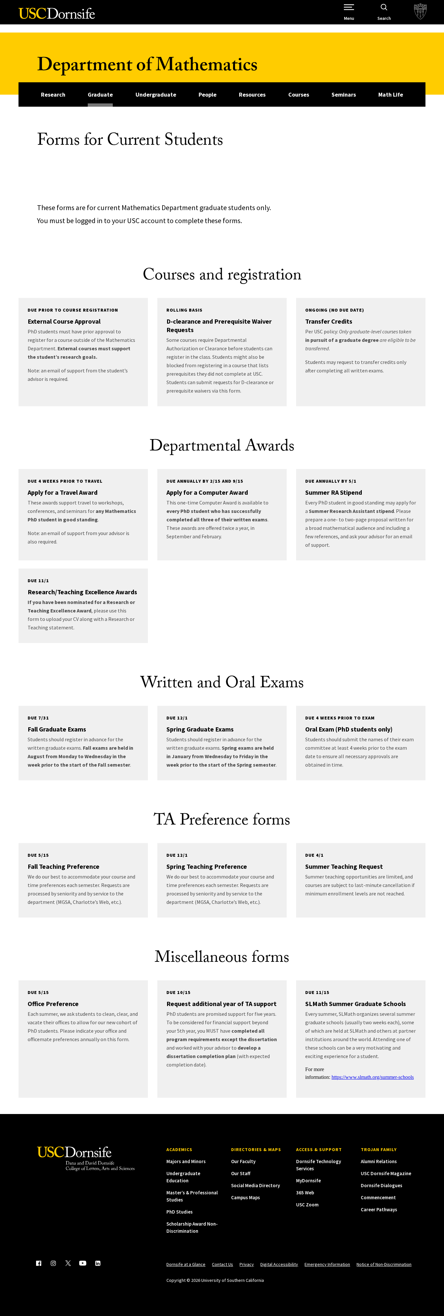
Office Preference (53, 1004)
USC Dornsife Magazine (386, 1173)
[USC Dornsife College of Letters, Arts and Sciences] (57, 17)
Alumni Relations (379, 1161)
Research (53, 94)
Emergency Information (327, 1264)
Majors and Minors (186, 1161)
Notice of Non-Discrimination (384, 1264)
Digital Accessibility (279, 1264)
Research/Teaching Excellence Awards (82, 592)
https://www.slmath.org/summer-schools (373, 1077)
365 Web (305, 1192)
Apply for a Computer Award (207, 492)
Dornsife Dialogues (381, 1185)
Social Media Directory (255, 1185)
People (207, 94)
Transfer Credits (328, 321)
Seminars (344, 94)
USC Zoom (307, 1205)
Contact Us (222, 1264)
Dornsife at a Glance (185, 1264)
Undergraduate (156, 94)
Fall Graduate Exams (57, 729)
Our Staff (240, 1173)
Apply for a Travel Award (63, 492)
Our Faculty (243, 1161)
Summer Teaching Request (344, 866)
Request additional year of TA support (221, 1004)
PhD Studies (179, 1212)
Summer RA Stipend (333, 492)
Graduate (100, 94)
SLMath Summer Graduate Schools (355, 1004)
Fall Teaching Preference (63, 866)
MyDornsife (308, 1180)
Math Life (390, 94)
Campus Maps (245, 1197)
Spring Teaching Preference (206, 866)
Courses (298, 94)
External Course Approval (64, 321)
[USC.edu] (420, 12)
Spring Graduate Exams (200, 729)
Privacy (247, 1264)
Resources (252, 94)
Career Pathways (379, 1209)
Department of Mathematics (147, 67)
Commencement (378, 1197)
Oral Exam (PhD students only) (349, 729)
